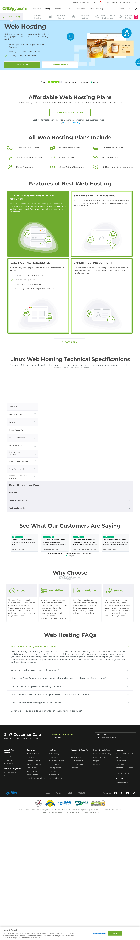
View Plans (22, 65)
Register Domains (33, 754)
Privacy (86, 810)
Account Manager (122, 782)
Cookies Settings (99, 933)
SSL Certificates (77, 761)
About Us (7, 757)
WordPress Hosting (56, 761)
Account (119, 778)
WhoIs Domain (32, 775)
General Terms (76, 810)
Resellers (7, 776)
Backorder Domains (34, 764)
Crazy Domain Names (32, 810)
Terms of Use (95, 810)
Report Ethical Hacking (124, 773)
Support (119, 750)
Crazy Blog (8, 764)
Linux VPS (52, 771)
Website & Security (79, 750)
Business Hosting (71, 122)
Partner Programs (12, 769)
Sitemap (105, 810)
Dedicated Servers (56, 778)
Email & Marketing (101, 750)
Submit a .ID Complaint (36, 778)
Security (80, 9)
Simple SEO (97, 761)
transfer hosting (60, 65)
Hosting (47, 9)
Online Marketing (96, 9)
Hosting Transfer (55, 768)
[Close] (136, 933)
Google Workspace (100, 757)
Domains (35, 9)
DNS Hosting (54, 764)
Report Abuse (121, 764)
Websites (68, 9)
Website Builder (77, 754)
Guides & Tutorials (122, 757)
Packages (74, 768)
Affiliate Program (11, 772)
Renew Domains (33, 757)
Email (57, 9)
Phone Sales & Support (124, 754)
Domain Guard (32, 771)
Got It (115, 933)
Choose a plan (70, 342)
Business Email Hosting (102, 754)
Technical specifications (70, 112)
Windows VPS (54, 775)
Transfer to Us (124, 9)
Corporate (8, 760)
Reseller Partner (111, 2)
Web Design (75, 757)
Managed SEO (98, 764)
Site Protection (77, 764)
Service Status (121, 761)
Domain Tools (32, 768)
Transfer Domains (33, 761)
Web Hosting (54, 754)
